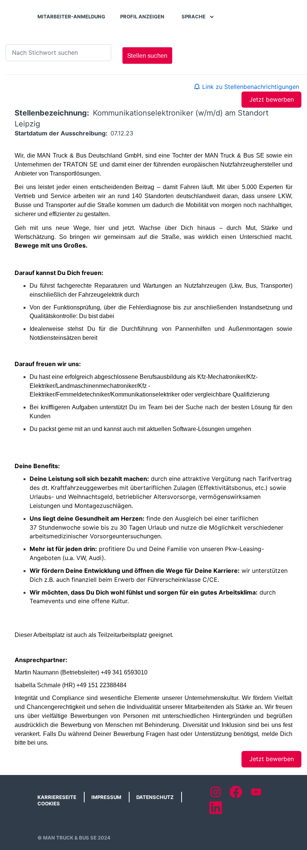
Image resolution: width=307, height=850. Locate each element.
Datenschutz (155, 797)
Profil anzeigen (142, 17)
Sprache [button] (194, 17)
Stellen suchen (147, 55)
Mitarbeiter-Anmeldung (71, 17)
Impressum (106, 797)
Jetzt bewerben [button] (271, 99)
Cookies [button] (48, 803)
